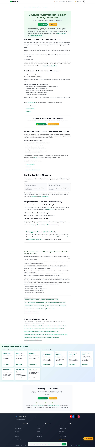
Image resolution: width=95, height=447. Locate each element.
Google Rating (18, 439)
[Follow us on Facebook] (73, 416)
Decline (59, 444)
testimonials (28, 111)
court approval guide (43, 196)
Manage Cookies (62, 439)
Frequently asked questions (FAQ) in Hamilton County (34, 334)
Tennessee (45, 7)
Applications (78, 1)
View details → (6, 364)
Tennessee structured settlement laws (59, 354)
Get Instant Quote (43, 24)
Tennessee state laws (50, 308)
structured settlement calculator (33, 169)
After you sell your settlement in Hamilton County (49, 331)
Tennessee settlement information (31, 311)
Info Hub (29, 7)
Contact (38, 441)
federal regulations (30, 108)
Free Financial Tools (41, 425)
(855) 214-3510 (41, 405)
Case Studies (39, 433)
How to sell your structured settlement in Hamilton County (55, 325)
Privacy (49, 444)
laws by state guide (61, 33)
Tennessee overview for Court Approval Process (47, 354)
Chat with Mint (69, 1)
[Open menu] (84, 1)
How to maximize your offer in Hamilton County (33, 337)
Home (55, 1)
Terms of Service (62, 428)
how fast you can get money (34, 239)
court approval (64, 236)
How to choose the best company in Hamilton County (34, 328)
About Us (17, 431)
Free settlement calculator (7, 370)
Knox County (32, 353)
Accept (64, 444)
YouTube (39, 439)
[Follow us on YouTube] (71, 416)
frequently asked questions (36, 35)
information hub (49, 209)
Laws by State (62, 433)
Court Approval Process (36, 7)
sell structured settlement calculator (32, 299)
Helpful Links (39, 436)
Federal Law (61, 431)
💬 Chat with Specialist (53, 124)
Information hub (33, 369)
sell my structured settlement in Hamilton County (55, 302)
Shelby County (19, 353)
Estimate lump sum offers (86, 353)
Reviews (17, 436)
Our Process (62, 1)
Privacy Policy (62, 425)
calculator (35, 157)
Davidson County (7, 353)
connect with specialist (31, 105)
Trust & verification (62, 436)
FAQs (16, 433)
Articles (38, 428)
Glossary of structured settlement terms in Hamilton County (56, 334)
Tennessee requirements (53, 224)
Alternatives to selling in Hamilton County (31, 331)
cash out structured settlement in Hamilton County (56, 305)
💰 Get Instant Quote (41, 124)
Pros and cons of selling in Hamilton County (50, 337)
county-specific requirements (38, 224)
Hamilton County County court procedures (73, 354)
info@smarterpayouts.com (53, 405)
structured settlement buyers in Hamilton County (34, 308)
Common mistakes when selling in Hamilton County (54, 328)
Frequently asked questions (20, 370)
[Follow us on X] (76, 416)
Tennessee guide (32, 102)
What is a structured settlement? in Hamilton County (34, 325)
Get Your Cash (18, 428)
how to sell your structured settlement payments (34, 302)
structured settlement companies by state (49, 299)
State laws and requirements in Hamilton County (33, 340)
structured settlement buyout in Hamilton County (34, 305)
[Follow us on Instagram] (79, 416)
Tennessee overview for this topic (53, 236)
